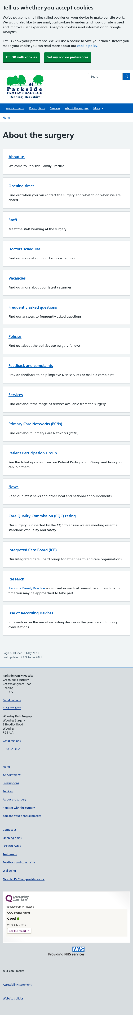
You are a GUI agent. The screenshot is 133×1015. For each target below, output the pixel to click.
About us (16, 156)
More (98, 108)
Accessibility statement (17, 984)
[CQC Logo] (17, 901)
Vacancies (17, 278)
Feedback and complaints (30, 365)
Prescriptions (37, 108)
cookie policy (87, 46)
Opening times (21, 185)
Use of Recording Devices (30, 613)
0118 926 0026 (12, 708)
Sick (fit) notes (12, 846)
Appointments (15, 108)
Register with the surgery (19, 807)
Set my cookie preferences (67, 57)
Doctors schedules (24, 249)
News (13, 486)
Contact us (9, 829)
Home (7, 117)
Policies (14, 336)
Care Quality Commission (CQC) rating (42, 516)
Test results (10, 854)
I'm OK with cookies (21, 57)
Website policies (13, 998)
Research (16, 579)
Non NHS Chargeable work (24, 879)
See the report (17, 930)
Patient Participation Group (32, 453)
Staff (12, 219)
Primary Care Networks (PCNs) (35, 423)
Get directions (12, 700)
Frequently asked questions (32, 307)
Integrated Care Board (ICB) (32, 550)
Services (55, 108)
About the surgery (76, 108)
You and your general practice (22, 816)
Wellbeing (9, 870)
